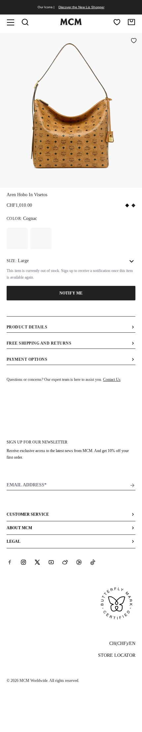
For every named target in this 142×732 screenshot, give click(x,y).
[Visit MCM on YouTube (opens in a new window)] (51, 562)
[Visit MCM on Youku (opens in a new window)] (79, 562)
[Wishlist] (117, 22)
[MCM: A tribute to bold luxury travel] (71, 23)
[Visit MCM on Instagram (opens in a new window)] (23, 562)
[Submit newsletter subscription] (132, 485)
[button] (71, 110)
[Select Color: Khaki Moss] (41, 238)
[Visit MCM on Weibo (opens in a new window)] (65, 562)
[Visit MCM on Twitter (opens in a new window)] (37, 562)
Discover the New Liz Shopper (81, 7)
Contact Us (112, 379)
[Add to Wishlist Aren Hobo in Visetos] (133, 41)
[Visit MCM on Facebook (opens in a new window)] (10, 562)
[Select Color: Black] (17, 238)
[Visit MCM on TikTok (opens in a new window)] (93, 562)
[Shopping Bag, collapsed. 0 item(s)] (131, 22)
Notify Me (71, 293)
